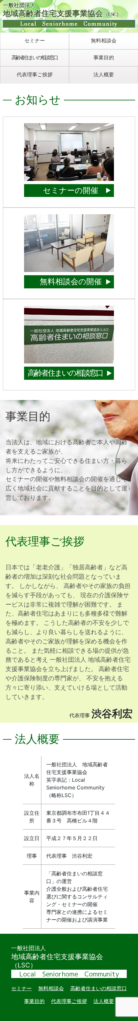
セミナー (34, 40)
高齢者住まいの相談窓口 (34, 57)
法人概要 (103, 74)
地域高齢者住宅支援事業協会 (62, 15)
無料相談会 (103, 40)
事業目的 (103, 57)
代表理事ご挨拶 (35, 74)
